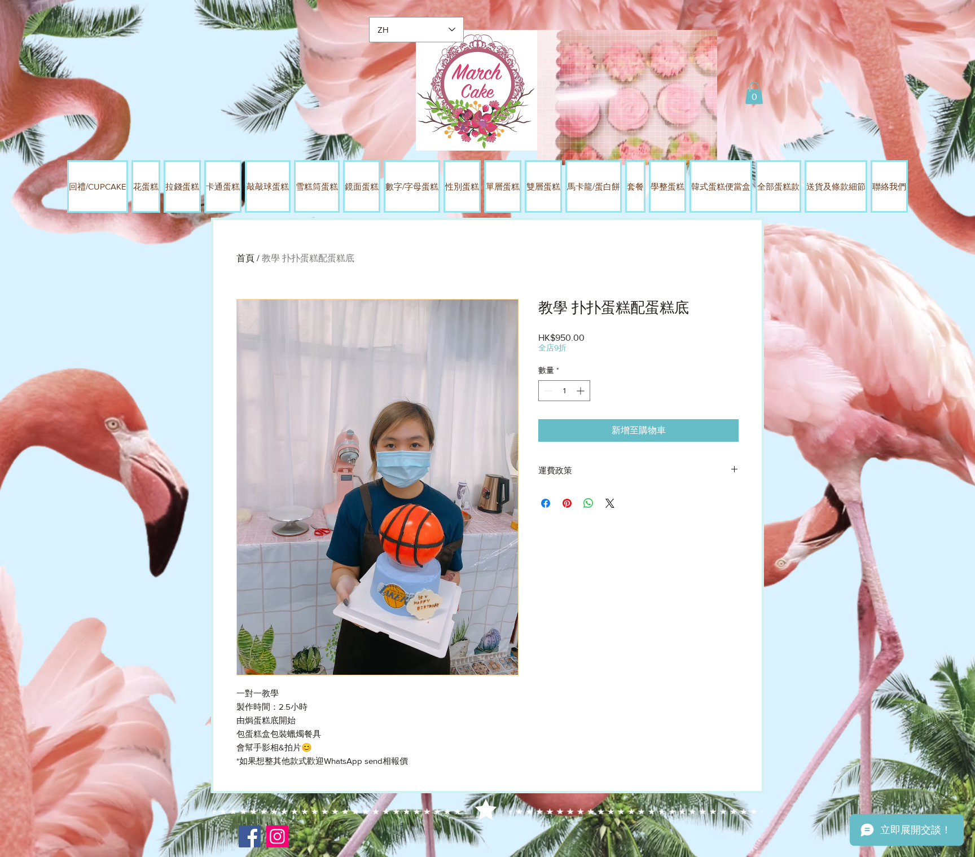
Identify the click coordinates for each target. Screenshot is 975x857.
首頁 (245, 258)
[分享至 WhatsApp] (588, 503)
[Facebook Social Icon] (250, 836)
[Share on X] (610, 503)
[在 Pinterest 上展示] (567, 503)
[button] (754, 93)
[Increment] (581, 391)
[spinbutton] (564, 391)
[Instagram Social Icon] (277, 836)
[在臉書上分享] (545, 503)
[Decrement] (547, 391)
